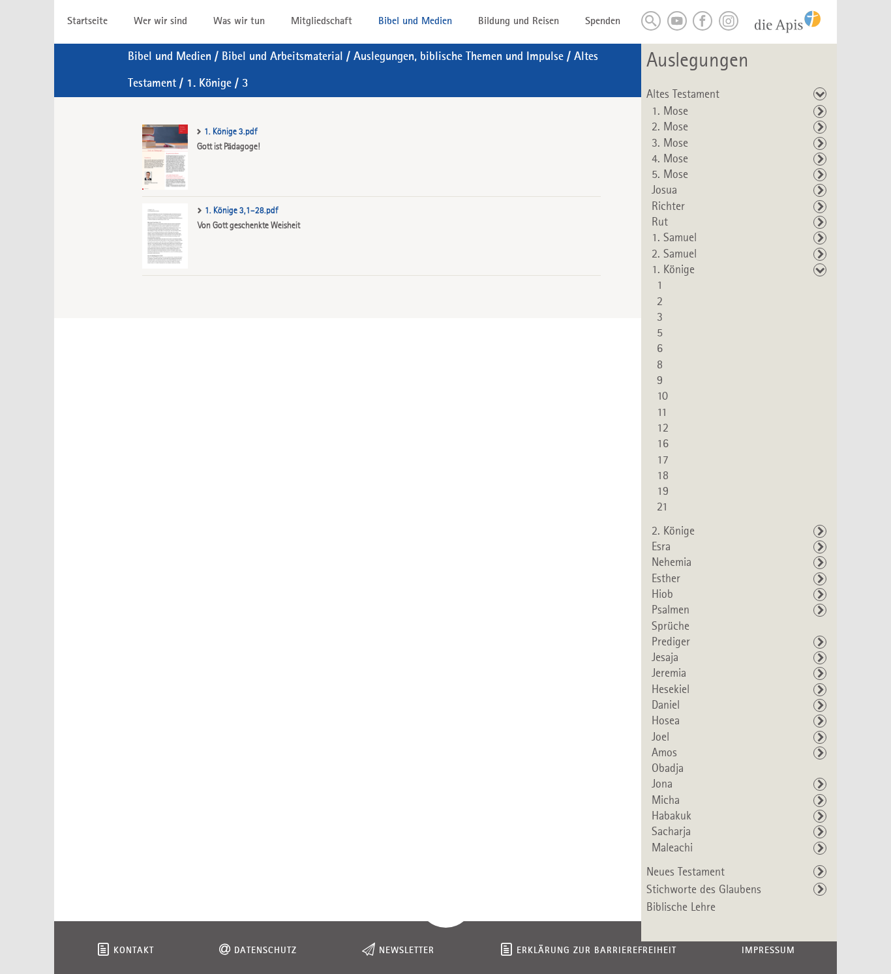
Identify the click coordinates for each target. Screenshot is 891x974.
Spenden (602, 21)
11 (662, 413)
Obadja (668, 769)
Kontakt (133, 951)
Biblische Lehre (681, 907)
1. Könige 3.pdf (230, 131)
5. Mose (670, 175)
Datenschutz (265, 951)
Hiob (662, 594)
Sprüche (670, 626)
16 (663, 444)
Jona (662, 784)
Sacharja (671, 832)
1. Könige (209, 83)
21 (662, 507)
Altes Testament (682, 94)
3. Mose (670, 143)
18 (663, 476)
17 (663, 460)
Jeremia (669, 673)
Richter (668, 207)
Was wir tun (239, 21)
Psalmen (670, 610)
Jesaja (665, 658)
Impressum (768, 951)
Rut (660, 222)
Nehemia (671, 562)
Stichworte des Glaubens (703, 890)
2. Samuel (674, 254)
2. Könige (673, 531)
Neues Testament (685, 872)
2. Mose (670, 127)
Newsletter (406, 951)
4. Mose (670, 159)
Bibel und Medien (415, 21)
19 (663, 491)
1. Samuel (674, 238)
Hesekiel (670, 690)
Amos (664, 753)
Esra (661, 547)
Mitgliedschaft (321, 21)
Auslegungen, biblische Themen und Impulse (459, 57)
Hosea (666, 721)
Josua (664, 190)
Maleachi (672, 848)
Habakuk (671, 816)
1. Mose (670, 111)
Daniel (666, 705)
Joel (660, 737)
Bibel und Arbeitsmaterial (282, 57)
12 (663, 428)
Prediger (671, 642)
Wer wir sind (160, 21)
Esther (666, 579)
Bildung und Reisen (518, 21)
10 (662, 396)
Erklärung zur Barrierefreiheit (596, 951)
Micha (666, 800)
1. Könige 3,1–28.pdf (241, 210)
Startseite (87, 21)
